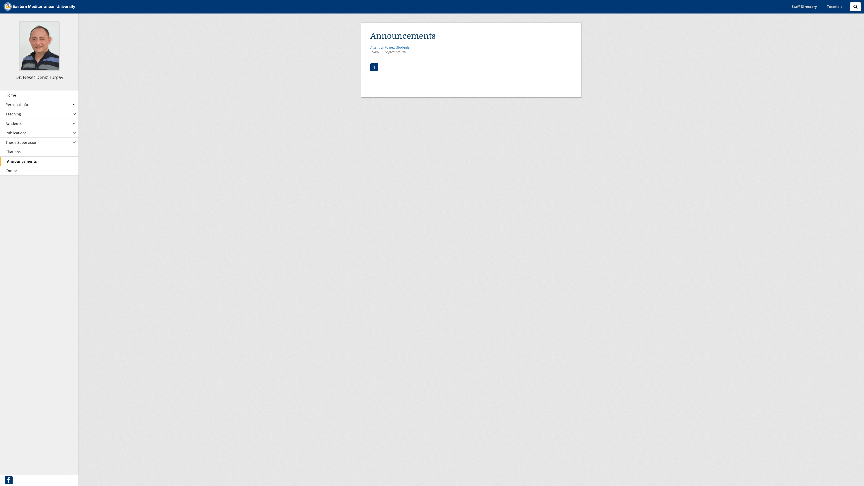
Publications (16, 132)
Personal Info (17, 104)
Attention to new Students (390, 47)
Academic (14, 123)
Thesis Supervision (21, 142)
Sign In (73, 477)
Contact (12, 170)
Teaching (13, 114)
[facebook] (9, 480)
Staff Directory (804, 6)
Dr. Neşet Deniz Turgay (39, 77)
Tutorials (834, 6)
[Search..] (855, 6)
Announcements (22, 161)
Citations (13, 151)
